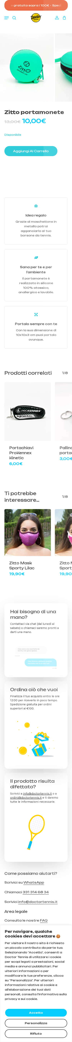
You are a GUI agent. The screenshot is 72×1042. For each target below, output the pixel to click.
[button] (6, 18)
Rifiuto (36, 1033)
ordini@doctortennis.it (26, 797)
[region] (36, 983)
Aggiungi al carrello (31, 151)
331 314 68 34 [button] (36, 892)
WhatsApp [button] (33, 882)
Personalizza (36, 1023)
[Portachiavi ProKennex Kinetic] (27, 411)
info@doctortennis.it (37, 793)
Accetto (36, 1012)
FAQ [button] (44, 920)
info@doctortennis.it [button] (38, 902)
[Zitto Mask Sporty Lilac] (27, 532)
